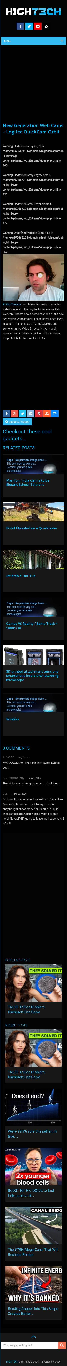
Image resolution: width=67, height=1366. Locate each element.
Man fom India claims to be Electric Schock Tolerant (27, 482)
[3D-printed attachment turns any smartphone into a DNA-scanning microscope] (33, 656)
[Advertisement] (33, 86)
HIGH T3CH (12, 1361)
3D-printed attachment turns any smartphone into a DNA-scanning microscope (32, 675)
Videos (24, 421)
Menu (7, 41)
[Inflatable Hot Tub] (33, 560)
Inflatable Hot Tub (20, 576)
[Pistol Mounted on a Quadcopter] (33, 512)
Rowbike (12, 719)
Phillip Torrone (12, 304)
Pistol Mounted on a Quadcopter (31, 528)
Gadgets (14, 421)
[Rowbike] (33, 703)
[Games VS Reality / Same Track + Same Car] (33, 608)
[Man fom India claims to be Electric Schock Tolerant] (33, 464)
